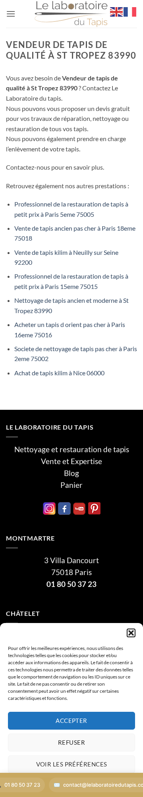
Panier (71, 485)
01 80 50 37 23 (71, 584)
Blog (71, 473)
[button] (131, 633)
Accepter (71, 720)
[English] (117, 11)
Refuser (71, 742)
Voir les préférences (71, 764)
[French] (130, 11)
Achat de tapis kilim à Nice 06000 (59, 373)
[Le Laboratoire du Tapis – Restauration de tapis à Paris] (71, 14)
